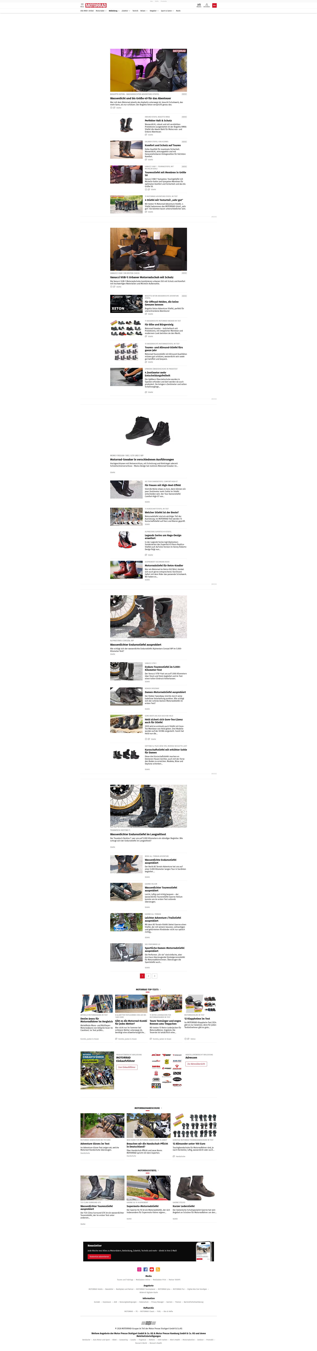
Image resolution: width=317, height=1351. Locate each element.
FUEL (159, 1311)
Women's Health (156, 1343)
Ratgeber (153, 11)
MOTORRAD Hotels (96, 1289)
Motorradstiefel (147, 1170)
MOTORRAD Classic (147, 1311)
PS (137, 1311)
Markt (178, 11)
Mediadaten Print (159, 1280)
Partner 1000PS (174, 1280)
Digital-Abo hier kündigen (197, 1289)
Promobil (209, 1340)
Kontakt (97, 1302)
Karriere (169, 1302)
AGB (115, 1302)
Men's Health (175, 1340)
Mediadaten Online (143, 1280)
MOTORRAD (128, 1311)
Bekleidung (113, 11)
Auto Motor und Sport (101, 1340)
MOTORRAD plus (164, 1289)
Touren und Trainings (125, 1280)
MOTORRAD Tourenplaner (145, 1289)
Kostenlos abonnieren (99, 1256)
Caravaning (123, 1340)
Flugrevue (142, 1340)
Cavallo (133, 1340)
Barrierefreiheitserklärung (193, 1302)
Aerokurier (86, 1340)
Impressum (107, 1302)
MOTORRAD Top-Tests (147, 989)
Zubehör (125, 11)
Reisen (142, 11)
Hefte (156, 1)
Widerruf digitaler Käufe (149, 1292)
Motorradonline (189, 1340)
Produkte (164, 1)
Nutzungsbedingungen (128, 1302)
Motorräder (100, 11)
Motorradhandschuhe (147, 1108)
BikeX (114, 1340)
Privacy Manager (157, 1302)
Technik (135, 11)
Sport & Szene (166, 11)
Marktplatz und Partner (124, 1289)
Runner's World (141, 1343)
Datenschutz (144, 1302)
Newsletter (109, 1289)
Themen (178, 1302)
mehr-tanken (162, 1340)
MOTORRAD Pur (179, 1289)
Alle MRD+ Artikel (87, 11)
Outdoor (200, 1340)
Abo (151, 1)
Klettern (152, 1340)
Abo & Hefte (168, 1311)
